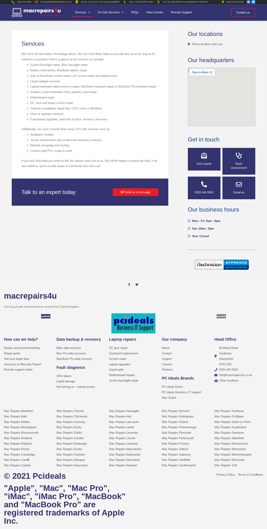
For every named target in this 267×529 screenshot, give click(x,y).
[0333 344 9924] (204, 184)
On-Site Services (109, 12)
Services (80, 12)
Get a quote (204, 163)
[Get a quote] (204, 156)
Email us (239, 192)
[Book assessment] (239, 156)
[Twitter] (253, 2)
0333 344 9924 (204, 192)
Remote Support (181, 12)
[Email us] (239, 184)
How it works (154, 12)
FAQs (135, 12)
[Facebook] (248, 2)
